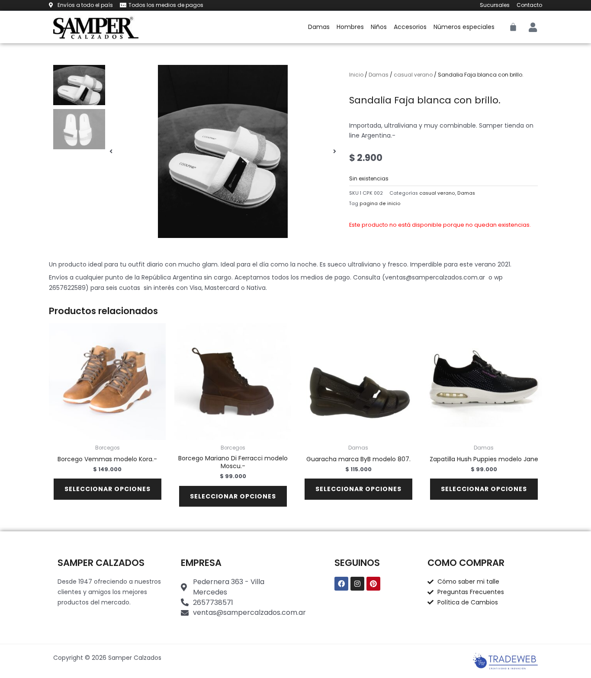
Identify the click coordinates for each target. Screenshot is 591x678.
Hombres (350, 26)
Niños (379, 26)
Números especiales (464, 26)
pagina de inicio (380, 203)
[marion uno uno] (222, 151)
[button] (110, 151)
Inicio (356, 74)
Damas (319, 26)
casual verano (413, 74)
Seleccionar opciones (107, 489)
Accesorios (410, 26)
